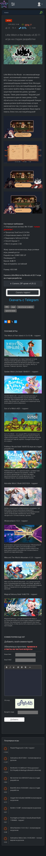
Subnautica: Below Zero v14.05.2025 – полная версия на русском (26, 839)
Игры (9, 20)
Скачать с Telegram (24, 300)
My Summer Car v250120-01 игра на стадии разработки (25, 779)
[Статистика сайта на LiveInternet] (35, 854)
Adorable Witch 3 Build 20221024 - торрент (21, 483)
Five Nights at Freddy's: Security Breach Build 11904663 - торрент (25, 819)
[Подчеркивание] (13, 667)
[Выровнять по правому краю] (25, 667)
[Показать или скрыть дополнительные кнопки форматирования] (30, 667)
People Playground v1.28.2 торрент (22, 748)
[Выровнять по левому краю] (18, 667)
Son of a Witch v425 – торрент (16, 408)
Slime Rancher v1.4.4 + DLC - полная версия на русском (25, 829)
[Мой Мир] (15, 321)
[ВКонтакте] (5, 321)
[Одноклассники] (9, 321)
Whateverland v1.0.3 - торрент (16, 521)
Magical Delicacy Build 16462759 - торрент (20, 594)
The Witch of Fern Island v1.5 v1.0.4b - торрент (22, 336)
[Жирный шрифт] (6, 667)
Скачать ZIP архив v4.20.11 (24, 284)
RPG (7, 307)
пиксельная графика (25, 307)
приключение (10, 311)
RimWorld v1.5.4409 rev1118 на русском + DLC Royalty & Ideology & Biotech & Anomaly (25, 769)
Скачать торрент (23, 292)
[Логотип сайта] (4, 4)
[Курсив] (10, 667)
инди (13, 307)
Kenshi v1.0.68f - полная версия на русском (25, 808)
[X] (12, 321)
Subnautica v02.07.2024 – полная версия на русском (25, 759)
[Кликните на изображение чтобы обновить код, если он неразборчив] (24, 708)
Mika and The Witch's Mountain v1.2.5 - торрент (22, 557)
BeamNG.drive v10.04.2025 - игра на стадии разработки (25, 789)
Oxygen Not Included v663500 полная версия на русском (26, 799)
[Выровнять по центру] (22, 667)
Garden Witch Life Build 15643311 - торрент (21, 372)
